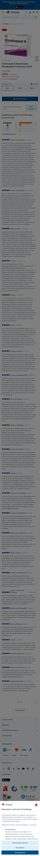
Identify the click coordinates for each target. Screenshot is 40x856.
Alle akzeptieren (20, 852)
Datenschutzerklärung (22, 825)
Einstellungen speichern (20, 843)
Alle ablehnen (20, 848)
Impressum (33, 825)
